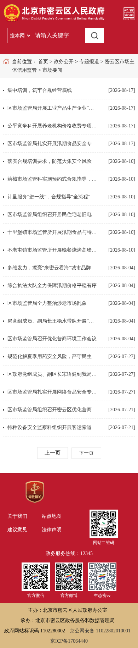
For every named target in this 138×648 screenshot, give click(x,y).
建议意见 (17, 529)
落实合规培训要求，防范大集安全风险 (49, 161)
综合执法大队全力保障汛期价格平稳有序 (52, 285)
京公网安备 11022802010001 (100, 630)
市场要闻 (52, 70)
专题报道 (89, 61)
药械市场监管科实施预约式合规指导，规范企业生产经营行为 (52, 179)
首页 (43, 61)
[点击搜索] (94, 35)
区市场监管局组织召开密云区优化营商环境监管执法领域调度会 (52, 409)
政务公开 (64, 61)
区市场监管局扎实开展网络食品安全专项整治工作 (52, 392)
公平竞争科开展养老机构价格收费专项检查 (52, 125)
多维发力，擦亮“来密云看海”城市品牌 (49, 267)
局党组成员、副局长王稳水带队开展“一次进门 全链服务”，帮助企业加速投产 (52, 321)
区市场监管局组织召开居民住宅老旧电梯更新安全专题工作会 (52, 214)
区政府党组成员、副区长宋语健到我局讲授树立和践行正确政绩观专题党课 (52, 374)
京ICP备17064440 (69, 641)
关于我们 (17, 516)
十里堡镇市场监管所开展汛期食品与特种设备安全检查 (52, 232)
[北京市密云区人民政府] (55, 21)
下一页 (86, 453)
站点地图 (52, 516)
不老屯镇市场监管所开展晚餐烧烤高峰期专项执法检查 (52, 250)
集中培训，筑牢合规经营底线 (39, 90)
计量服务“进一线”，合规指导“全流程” (48, 196)
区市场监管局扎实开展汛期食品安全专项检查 (52, 143)
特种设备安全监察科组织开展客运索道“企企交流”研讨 (52, 427)
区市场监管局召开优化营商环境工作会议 (52, 338)
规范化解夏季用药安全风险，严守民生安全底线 (52, 356)
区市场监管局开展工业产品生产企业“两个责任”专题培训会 (52, 108)
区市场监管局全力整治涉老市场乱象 (47, 303)
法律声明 (52, 529)
